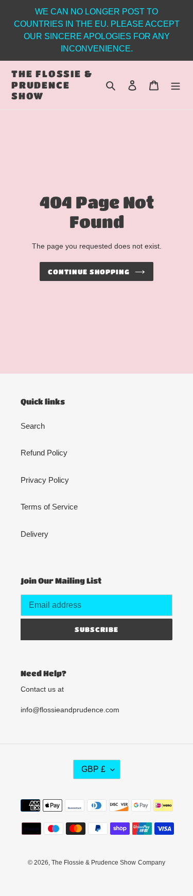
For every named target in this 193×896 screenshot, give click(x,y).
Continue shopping (89, 271)
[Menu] (175, 85)
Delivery (34, 534)
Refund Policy (44, 452)
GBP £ (93, 769)
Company (151, 862)
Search (33, 425)
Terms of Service (49, 506)
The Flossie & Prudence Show (51, 84)
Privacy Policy (45, 480)
